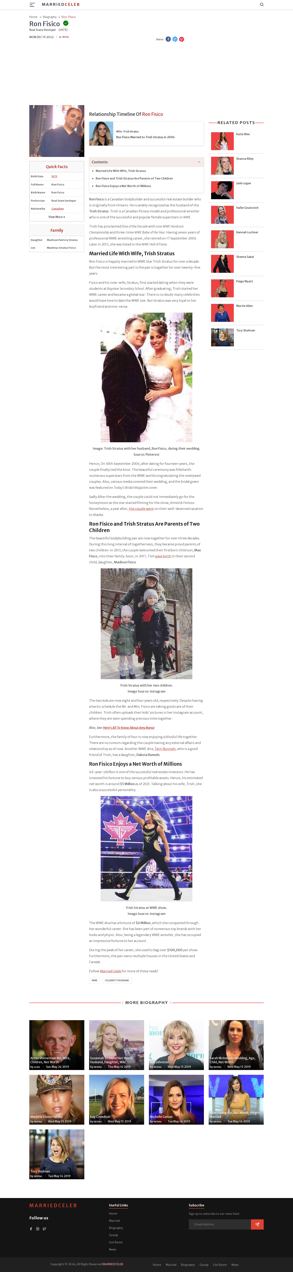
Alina (37, 1067)
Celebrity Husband (117, 980)
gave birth (163, 556)
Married (61, 4)
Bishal (65, 37)
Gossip (113, 1235)
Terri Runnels (165, 749)
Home (113, 1213)
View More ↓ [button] (56, 217)
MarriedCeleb (53, 1205)
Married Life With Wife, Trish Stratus (121, 171)
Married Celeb (111, 971)
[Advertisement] (146, 74)
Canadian (57, 208)
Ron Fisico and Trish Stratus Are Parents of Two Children (134, 178)
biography (50, 17)
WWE (94, 980)
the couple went (141, 509)
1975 (54, 176)
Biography (116, 1228)
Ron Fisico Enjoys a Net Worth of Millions (123, 186)
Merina (98, 1067)
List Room (116, 1242)
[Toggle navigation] (33, 5)
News (112, 1249)
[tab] (146, 162)
